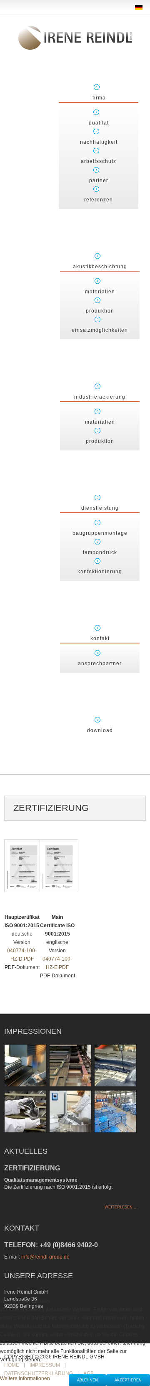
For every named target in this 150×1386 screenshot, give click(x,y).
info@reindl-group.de (45, 1257)
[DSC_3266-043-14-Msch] (70, 1111)
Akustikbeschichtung (100, 267)
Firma (99, 98)
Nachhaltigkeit (99, 142)
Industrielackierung (99, 397)
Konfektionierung (100, 572)
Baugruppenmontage (100, 533)
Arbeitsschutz (98, 161)
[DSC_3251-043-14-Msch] (70, 1065)
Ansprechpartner (100, 663)
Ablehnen (87, 1380)
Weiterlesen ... (121, 1207)
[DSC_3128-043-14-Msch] (25, 1065)
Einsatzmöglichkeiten (100, 330)
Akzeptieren (128, 1380)
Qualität (99, 123)
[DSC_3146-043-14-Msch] (115, 1065)
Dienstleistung (100, 508)
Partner (98, 180)
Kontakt (100, 638)
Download (100, 730)
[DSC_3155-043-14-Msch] (25, 1111)
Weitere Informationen (25, 1378)
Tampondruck (100, 552)
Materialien (100, 292)
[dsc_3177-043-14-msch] (115, 1111)
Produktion (100, 311)
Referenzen (98, 200)
